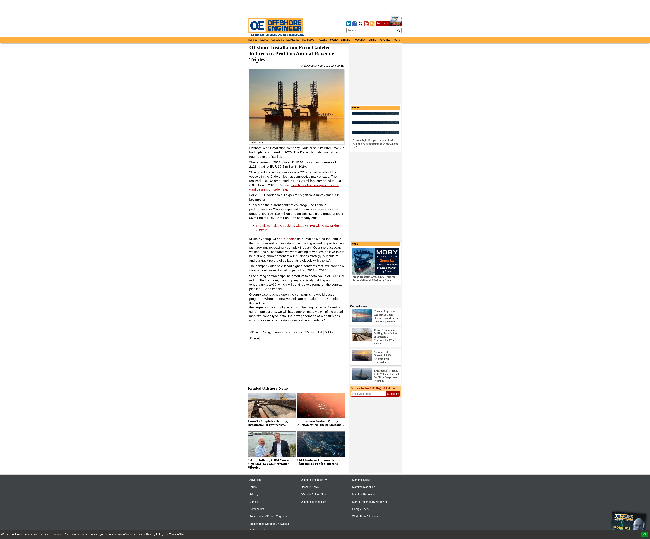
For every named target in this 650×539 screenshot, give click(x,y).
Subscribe (382, 23)
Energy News (360, 509)
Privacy (253, 494)
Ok (644, 534)
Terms (253, 487)
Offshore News (310, 487)
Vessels (322, 40)
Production (359, 40)
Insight (356, 108)
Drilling (345, 40)
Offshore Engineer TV (314, 479)
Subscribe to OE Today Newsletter (269, 523)
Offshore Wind (313, 332)
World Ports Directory (365, 516)
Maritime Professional (365, 494)
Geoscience (277, 40)
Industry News (293, 332)
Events (372, 40)
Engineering (292, 40)
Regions (252, 40)
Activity (328, 332)
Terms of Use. (177, 534)
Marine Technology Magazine (370, 501)
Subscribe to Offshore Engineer (268, 516)
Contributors (256, 509)
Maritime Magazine (363, 487)
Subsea (334, 40)
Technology (309, 40)
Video (355, 244)
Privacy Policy (154, 534)
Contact (254, 501)
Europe (254, 338)
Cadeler (290, 239)
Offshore (255, 332)
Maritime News (361, 479)
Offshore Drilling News (314, 494)
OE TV (397, 40)
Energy (264, 40)
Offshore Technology (313, 501)
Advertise (385, 40)
